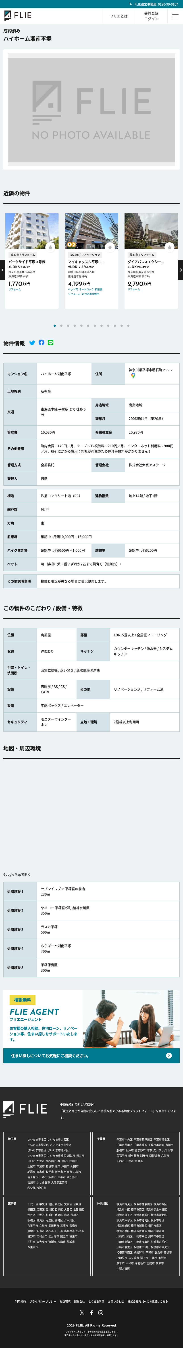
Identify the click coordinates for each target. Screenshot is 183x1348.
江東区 (41, 1209)
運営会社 (79, 1301)
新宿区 (59, 1204)
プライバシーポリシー (42, 1301)
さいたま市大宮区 (58, 1139)
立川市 (43, 1225)
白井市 (130, 1161)
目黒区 (59, 1209)
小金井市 (69, 1231)
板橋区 (31, 1220)
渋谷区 (31, 1215)
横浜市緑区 (123, 1225)
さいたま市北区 (36, 1139)
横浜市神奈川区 (143, 1204)
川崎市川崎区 (124, 1236)
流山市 (157, 1150)
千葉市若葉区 (124, 1145)
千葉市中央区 (124, 1139)
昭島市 (41, 1231)
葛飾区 (59, 1220)
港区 (51, 1204)
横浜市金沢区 (142, 1215)
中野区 (41, 1215)
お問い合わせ (116, 1301)
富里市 (139, 1161)
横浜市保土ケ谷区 (156, 1209)
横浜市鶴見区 (124, 1204)
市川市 (169, 1145)
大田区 (68, 1209)
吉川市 (31, 1182)
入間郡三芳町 (59, 1182)
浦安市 (144, 1155)
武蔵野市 (53, 1225)
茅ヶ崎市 (133, 1258)
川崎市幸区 (140, 1236)
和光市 (50, 1171)
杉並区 (50, 1215)
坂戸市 (52, 1177)
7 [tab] (95, 326)
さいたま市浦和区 (58, 1150)
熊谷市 (80, 1155)
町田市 (59, 1231)
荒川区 (75, 1215)
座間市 (151, 1263)
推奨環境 (65, 1301)
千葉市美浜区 (156, 1145)
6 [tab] (88, 326)
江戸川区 (69, 1220)
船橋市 (120, 1150)
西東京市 (32, 1247)
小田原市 (121, 1258)
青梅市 (73, 1225)
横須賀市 (139, 1252)
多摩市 (62, 1241)
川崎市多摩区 (142, 1241)
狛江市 (31, 1241)
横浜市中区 (123, 1209)
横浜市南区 (137, 1209)
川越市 (71, 1155)
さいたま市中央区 (60, 1145)
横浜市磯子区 (124, 1215)
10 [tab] (115, 326)
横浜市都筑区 (156, 1231)
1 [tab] (55, 326)
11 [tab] (122, 326)
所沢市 (41, 1161)
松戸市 (130, 1150)
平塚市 (150, 1252)
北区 (66, 1215)
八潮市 (77, 1171)
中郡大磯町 (123, 1268)
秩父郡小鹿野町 (36, 1187)
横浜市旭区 (157, 1220)
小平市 (80, 1231)
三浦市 (153, 1258)
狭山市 (73, 1161)
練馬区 (41, 1220)
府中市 (31, 1231)
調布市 (50, 1231)
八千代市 (167, 1150)
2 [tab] (61, 326)
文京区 (68, 1204)
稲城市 (71, 1241)
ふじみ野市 (43, 1182)
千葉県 (101, 1139)
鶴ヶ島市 (72, 1177)
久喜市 (68, 1171)
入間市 (75, 1166)
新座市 (59, 1171)
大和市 (130, 1263)
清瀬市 (52, 1241)
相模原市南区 (124, 1252)
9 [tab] (108, 326)
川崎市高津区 (124, 1241)
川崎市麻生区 (124, 1247)
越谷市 (50, 1166)
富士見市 (32, 1177)
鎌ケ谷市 (133, 1155)
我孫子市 (121, 1155)
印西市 (120, 1161)
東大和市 (42, 1241)
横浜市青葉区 (139, 1231)
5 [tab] (81, 326)
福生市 (73, 1236)
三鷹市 (64, 1225)
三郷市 (43, 1177)
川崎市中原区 (156, 1236)
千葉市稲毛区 (162, 1139)
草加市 (41, 1166)
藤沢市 (168, 1252)
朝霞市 (31, 1171)
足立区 (50, 1220)
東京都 (12, 1203)
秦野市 (162, 1258)
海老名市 (140, 1263)
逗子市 (144, 1258)
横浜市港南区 (142, 1220)
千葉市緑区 (140, 1145)
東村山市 (42, 1236)
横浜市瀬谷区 (139, 1225)
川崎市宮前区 (159, 1241)
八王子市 (32, 1225)
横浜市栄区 (155, 1225)
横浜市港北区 (159, 1215)
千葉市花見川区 (143, 1139)
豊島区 (59, 1215)
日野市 (31, 1236)
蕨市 (57, 1166)
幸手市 (62, 1177)
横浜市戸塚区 (124, 1220)
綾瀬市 (160, 1263)
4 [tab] (75, 326)
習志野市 (140, 1150)
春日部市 (63, 1161)
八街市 (165, 1155)
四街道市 (154, 1155)
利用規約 (20, 1301)
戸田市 (65, 1166)
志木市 (41, 1171)
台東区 (77, 1204)
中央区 (43, 1204)
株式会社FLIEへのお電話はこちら (148, 1301)
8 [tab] (101, 326)
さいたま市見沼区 (38, 1145)
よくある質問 (96, 1301)
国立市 (64, 1236)
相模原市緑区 (142, 1247)
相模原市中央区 (160, 1247)
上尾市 (31, 1166)
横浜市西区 (160, 1204)
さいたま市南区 (36, 1155)
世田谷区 (78, 1209)
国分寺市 (53, 1236)
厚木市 (120, 1263)
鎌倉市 (159, 1252)
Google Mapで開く (17, 874)
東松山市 (51, 1161)
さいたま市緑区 (56, 1155)
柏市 (149, 1150)
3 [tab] (68, 326)
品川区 (50, 1209)
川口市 (31, 1161)
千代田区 (32, 1204)
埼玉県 (12, 1139)
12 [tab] (128, 326)
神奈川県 (102, 1203)
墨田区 (31, 1209)
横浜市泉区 (123, 1231)
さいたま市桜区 (36, 1150)
